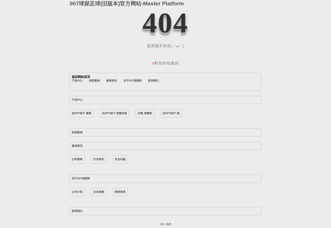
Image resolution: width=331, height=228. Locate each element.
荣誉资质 (120, 191)
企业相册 (98, 191)
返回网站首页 (81, 76)
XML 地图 (165, 224)
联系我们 (153, 80)
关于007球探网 (133, 80)
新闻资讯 (111, 80)
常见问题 (120, 159)
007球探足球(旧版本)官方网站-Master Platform (127, 4)
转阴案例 (94, 80)
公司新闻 (77, 159)
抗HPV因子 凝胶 (81, 113)
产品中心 (77, 80)
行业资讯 (98, 159)
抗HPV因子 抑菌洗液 (114, 113)
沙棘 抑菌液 (145, 113)
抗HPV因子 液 (171, 113)
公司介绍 (77, 191)
